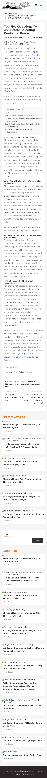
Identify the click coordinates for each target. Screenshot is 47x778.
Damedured (36, 38)
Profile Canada (16, 357)
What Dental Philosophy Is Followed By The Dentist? (23, 120)
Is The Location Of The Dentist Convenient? (20, 130)
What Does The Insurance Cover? (21, 116)
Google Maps (20, 354)
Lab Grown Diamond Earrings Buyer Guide (22, 740)
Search (8, 534)
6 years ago (17, 37)
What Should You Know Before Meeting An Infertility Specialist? (33, 397)
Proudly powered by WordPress (19, 771)
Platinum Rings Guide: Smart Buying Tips (22, 755)
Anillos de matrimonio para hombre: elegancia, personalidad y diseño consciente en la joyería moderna (20, 686)
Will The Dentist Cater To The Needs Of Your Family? (23, 125)
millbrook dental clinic (22, 384)
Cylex (25, 357)
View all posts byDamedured (19, 372)
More (16, 381)
